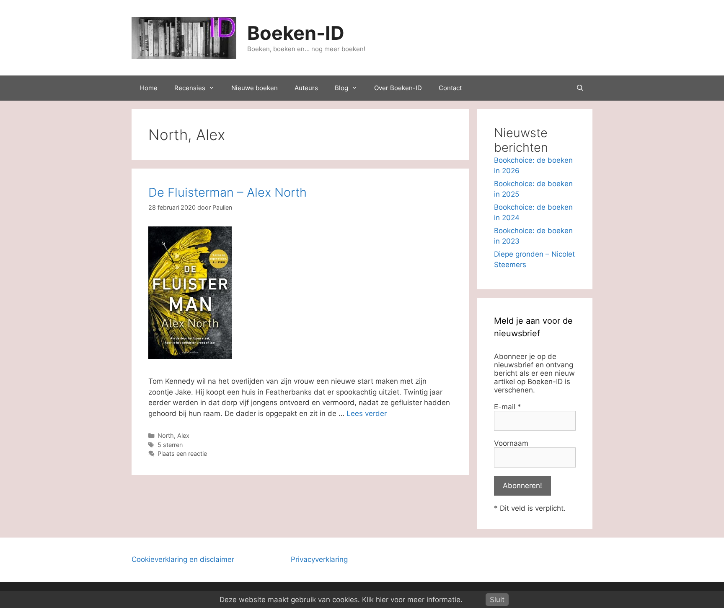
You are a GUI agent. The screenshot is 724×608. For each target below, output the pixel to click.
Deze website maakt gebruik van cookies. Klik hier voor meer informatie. (341, 599)
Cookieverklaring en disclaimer (183, 559)
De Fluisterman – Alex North (227, 192)
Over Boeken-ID (398, 88)
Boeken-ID (295, 32)
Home (149, 88)
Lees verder (366, 413)
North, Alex (173, 435)
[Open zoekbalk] (580, 88)
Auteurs (306, 88)
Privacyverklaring (319, 559)
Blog (341, 88)
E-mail (507, 407)
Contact (450, 88)
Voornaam (511, 443)
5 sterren (170, 444)
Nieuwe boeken (254, 88)
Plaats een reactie (182, 453)
